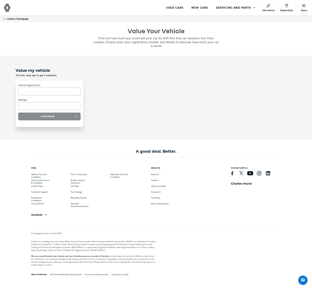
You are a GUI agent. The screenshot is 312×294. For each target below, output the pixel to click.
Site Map (75, 186)
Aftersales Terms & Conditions (119, 175)
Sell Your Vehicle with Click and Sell (65, 274)
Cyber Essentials (158, 186)
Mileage (22, 99)
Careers (154, 180)
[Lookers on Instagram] (259, 173)
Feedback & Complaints (36, 198)
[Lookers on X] (241, 173)
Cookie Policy (37, 186)
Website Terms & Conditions (39, 175)
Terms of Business (79, 174)
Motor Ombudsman (160, 203)
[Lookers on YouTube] (250, 173)
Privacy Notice (37, 203)
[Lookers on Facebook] (232, 173)
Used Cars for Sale (120, 274)
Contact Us (156, 192)
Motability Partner (79, 198)
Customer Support (39, 192)
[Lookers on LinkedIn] (268, 173)
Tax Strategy (76, 192)
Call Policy (155, 198)
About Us (155, 174)
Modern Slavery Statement (78, 181)
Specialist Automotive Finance (80, 204)
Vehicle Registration (29, 85)
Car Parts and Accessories (96, 274)
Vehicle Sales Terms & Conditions (40, 181)
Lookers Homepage (17, 18)
